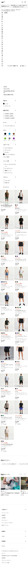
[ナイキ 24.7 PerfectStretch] (7, 433)
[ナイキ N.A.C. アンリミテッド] (21, 222)
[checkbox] (9, 104)
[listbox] (23, 66)
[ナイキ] (21, 380)
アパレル (13, 9)
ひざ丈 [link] (5, 86)
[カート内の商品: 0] (25, 2)
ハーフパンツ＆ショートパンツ (8, 10)
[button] (9, 100)
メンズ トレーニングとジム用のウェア (9, 464)
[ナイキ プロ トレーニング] (21, 248)
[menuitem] (4, 553)
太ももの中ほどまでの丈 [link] (9, 91)
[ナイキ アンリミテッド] (7, 325)
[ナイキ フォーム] (7, 222)
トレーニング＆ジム (5, 9)
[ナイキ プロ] (7, 273)
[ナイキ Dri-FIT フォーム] (21, 299)
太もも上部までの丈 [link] (8, 94)
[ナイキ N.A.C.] (7, 248)
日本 (4, 546)
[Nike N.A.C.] (21, 197)
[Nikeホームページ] (4, 2)
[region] (14, 146)
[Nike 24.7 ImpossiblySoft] (7, 197)
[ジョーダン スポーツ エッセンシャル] (7, 353)
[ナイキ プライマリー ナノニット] (21, 325)
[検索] (22, 2)
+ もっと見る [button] (6, 157)
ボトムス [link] (18, 9)
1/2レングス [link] (7, 89)
